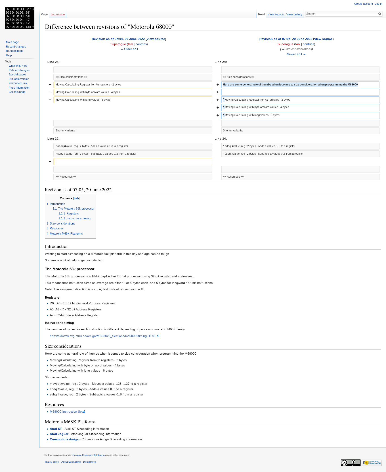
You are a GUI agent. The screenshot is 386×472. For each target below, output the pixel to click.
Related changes (19, 70)
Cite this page (17, 92)
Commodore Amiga (64, 439)
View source (275, 14)
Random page (14, 50)
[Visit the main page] (20, 18)
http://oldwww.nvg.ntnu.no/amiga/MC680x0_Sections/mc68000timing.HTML (103, 336)
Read (261, 14)
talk (130, 44)
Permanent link (18, 83)
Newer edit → (296, 54)
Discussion (57, 14)
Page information (19, 87)
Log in (378, 3)
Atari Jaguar (59, 434)
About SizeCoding (71, 461)
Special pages (17, 74)
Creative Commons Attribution (88, 455)
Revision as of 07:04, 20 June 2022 (118, 39)
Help (9, 55)
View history (294, 14)
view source (156, 39)
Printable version (19, 79)
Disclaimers (89, 461)
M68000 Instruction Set (66, 411)
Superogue (118, 44)
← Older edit (129, 49)
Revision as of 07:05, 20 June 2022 (285, 39)
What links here (18, 65)
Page (44, 14)
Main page (12, 42)
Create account (363, 3)
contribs (141, 44)
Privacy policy (51, 461)
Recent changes (16, 46)
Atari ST (56, 428)
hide (76, 198)
